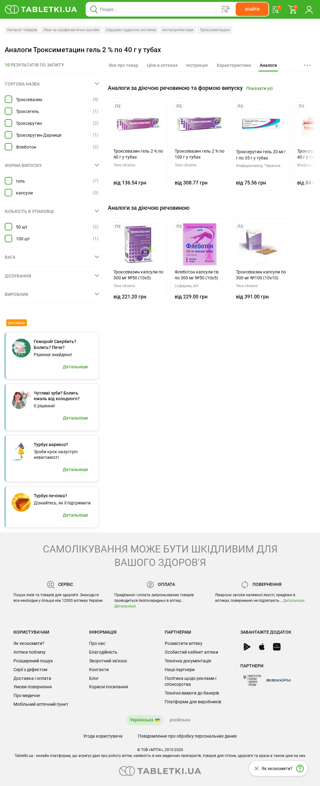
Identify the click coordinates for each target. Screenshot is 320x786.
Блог (94, 678)
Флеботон (26, 147)
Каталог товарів (22, 29)
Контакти (99, 669)
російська (180, 719)
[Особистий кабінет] (309, 9)
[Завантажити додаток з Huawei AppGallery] (276, 647)
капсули (24, 192)
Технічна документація (188, 660)
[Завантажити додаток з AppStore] (261, 647)
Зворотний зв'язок (108, 660)
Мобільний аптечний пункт (40, 704)
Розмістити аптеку (183, 643)
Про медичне (26, 695)
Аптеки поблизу (29, 652)
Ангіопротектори (177, 29)
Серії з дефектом (30, 669)
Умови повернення (32, 686)
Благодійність (103, 652)
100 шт (23, 238)
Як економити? (28, 643)
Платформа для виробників (193, 701)
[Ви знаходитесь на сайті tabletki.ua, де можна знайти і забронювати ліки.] (41, 9)
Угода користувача (102, 736)
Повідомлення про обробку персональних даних (187, 736)
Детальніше (125, 606)
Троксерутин (29, 123)
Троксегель (27, 111)
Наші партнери (180, 669)
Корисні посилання (108, 686)
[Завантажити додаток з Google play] (246, 647)
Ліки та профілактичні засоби (71, 29)
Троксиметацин (215, 29)
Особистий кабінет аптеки (191, 652)
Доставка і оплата (32, 678)
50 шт (22, 226)
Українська (141, 719)
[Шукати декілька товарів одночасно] (226, 9)
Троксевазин (29, 99)
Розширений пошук (33, 660)
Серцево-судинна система (131, 29)
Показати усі (259, 88)
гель (20, 181)
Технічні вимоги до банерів (192, 692)
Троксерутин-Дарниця (39, 135)
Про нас (97, 643)
